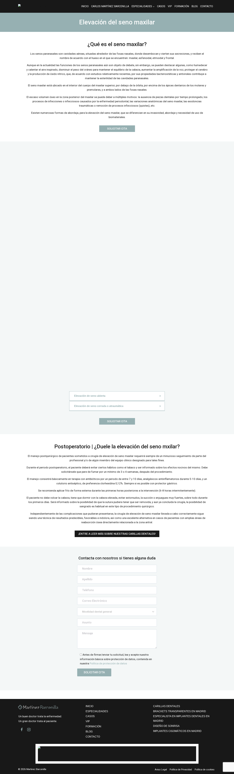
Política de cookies (204, 769)
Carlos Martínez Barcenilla (110, 6)
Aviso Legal (161, 769)
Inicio (85, 6)
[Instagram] (28, 729)
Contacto (206, 6)
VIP (170, 6)
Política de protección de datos (108, 663)
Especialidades (97, 711)
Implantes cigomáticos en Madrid (177, 731)
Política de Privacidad (181, 769)
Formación (181, 6)
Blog (194, 6)
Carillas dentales (166, 706)
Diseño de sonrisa (166, 726)
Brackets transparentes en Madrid (179, 711)
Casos (161, 6)
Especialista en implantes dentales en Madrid (181, 718)
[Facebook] (21, 729)
